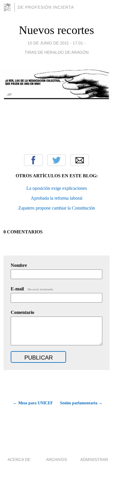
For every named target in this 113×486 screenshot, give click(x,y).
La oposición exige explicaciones (56, 188)
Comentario (22, 312)
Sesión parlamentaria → (81, 403)
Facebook (33, 160)
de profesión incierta (46, 7)
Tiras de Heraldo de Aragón (57, 52)
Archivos (56, 459)
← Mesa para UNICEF (33, 403)
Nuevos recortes (56, 30)
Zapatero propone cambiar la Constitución (56, 208)
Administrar (94, 459)
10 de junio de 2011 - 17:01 (55, 43)
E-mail (32, 288)
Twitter (56, 160)
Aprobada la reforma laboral (56, 198)
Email (79, 160)
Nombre (19, 265)
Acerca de (19, 459)
